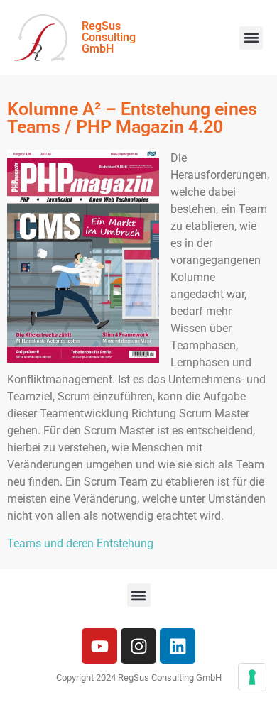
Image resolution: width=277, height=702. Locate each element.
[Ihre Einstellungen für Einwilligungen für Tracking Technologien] (252, 677)
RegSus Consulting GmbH (109, 37)
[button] (251, 38)
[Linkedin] (177, 646)
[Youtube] (99, 646)
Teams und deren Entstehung (80, 543)
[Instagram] (138, 646)
